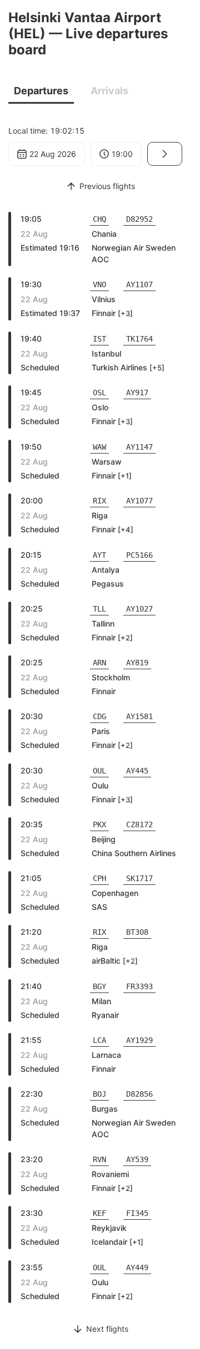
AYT (99, 555)
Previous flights (107, 186)
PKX (99, 824)
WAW (99, 446)
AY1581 (139, 716)
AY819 (137, 662)
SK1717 (139, 878)
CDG (99, 716)
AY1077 (139, 500)
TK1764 (139, 338)
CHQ (99, 219)
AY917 (137, 392)
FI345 (137, 1213)
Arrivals (109, 90)
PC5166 (139, 555)
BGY (99, 986)
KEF (99, 1213)
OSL (99, 392)
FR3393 (139, 986)
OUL (99, 770)
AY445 (137, 770)
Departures (41, 90)
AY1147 (139, 446)
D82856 (139, 1094)
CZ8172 (139, 824)
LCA (99, 1040)
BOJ (99, 1094)
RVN (99, 1159)
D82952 (139, 219)
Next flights (107, 1328)
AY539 (137, 1159)
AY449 (137, 1267)
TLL (99, 608)
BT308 (137, 932)
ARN (99, 662)
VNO (99, 284)
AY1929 (139, 1040)
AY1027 (139, 608)
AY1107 (139, 284)
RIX (99, 500)
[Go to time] (164, 154)
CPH (99, 878)
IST (99, 338)
